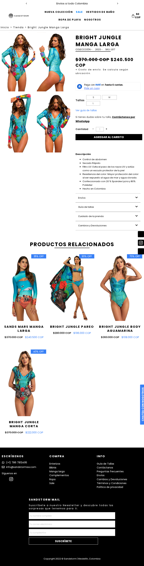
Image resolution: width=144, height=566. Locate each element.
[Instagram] (11, 479)
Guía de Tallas (105, 463)
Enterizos (54, 463)
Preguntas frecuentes (110, 471)
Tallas (80, 100)
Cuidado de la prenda (91, 216)
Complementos (59, 475)
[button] (108, 198)
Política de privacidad (110, 487)
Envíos (82, 197)
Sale (51, 483)
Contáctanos (105, 467)
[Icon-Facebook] (4, 479)
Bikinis (52, 467)
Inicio (5, 27)
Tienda (18, 27)
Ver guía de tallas (86, 110)
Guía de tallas (86, 207)
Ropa (52, 479)
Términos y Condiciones (111, 483)
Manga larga (57, 471)
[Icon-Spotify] (18, 479)
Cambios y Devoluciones (92, 225)
